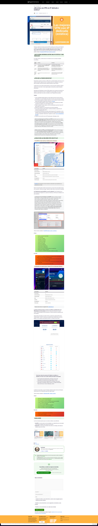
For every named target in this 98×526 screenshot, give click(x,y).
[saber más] (50, 459)
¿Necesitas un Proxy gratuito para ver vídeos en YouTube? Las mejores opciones (58, 438)
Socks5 (53, 101)
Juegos (63, 517)
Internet (61, 520)
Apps (65, 517)
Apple (61, 517)
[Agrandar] (63, 143)
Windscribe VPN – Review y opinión (50, 393)
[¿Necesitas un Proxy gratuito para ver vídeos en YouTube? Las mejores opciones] (58, 433)
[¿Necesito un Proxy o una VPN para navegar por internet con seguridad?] (48, 433)
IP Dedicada (37, 444)
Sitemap (53, 517)
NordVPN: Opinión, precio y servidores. (50, 230)
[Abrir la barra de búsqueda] (69, 2)
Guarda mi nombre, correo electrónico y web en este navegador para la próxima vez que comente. (49, 499)
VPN (66, 517)
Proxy (68, 517)
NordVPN (36, 183)
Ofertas (61, 518)
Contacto (51, 517)
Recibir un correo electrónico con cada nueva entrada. (46, 506)
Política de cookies (45, 523)
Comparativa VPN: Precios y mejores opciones (47, 51)
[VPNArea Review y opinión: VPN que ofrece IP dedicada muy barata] (39, 433)
